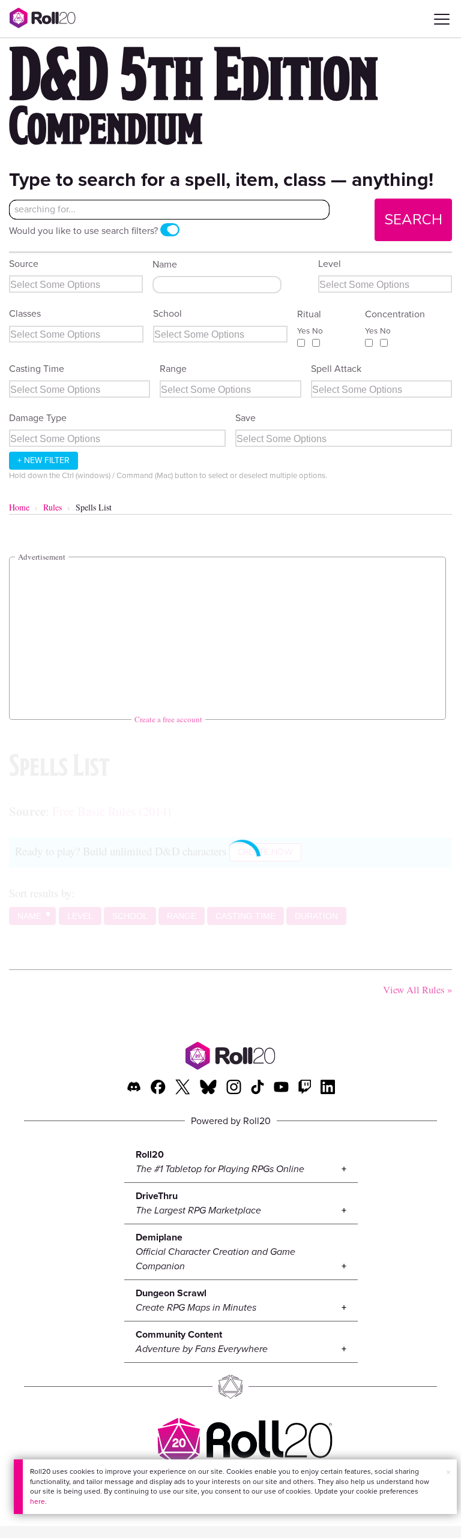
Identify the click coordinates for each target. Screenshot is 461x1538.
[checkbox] (301, 343)
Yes (303, 331)
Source (23, 264)
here (37, 1501)
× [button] (448, 1472)
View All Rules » (417, 989)
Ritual (309, 314)
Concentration (395, 314)
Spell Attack (336, 369)
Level (329, 264)
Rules (52, 507)
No (317, 331)
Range (173, 369)
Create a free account (168, 719)
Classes (25, 313)
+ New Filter (43, 460)
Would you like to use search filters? (83, 231)
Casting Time (36, 369)
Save (245, 418)
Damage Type (38, 418)
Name (164, 264)
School (167, 313)
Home (19, 507)
